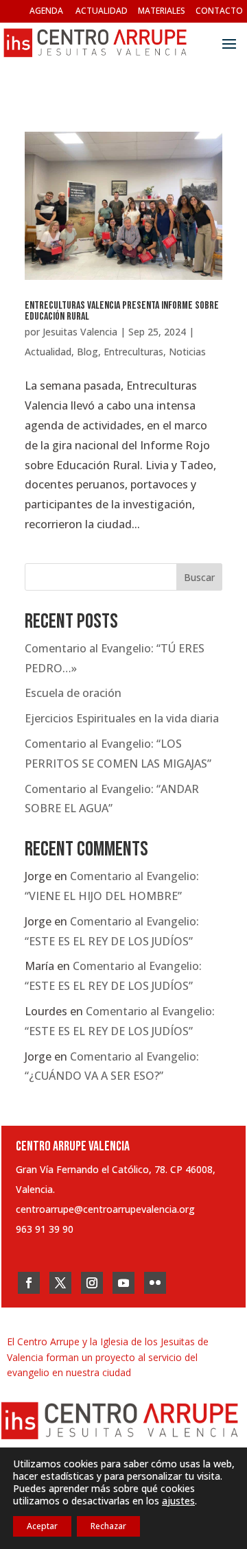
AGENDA (46, 10)
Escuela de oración (73, 692)
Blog (87, 351)
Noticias (187, 351)
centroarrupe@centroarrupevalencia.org (105, 1209)
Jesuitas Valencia (80, 331)
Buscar (199, 577)
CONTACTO (219, 10)
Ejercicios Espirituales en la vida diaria (122, 718)
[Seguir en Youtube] (123, 1283)
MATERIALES (161, 10)
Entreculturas (133, 351)
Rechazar (108, 1526)
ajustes (178, 1501)
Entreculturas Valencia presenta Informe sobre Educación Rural (122, 311)
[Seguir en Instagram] (92, 1283)
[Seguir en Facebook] (29, 1283)
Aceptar (42, 1526)
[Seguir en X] (60, 1283)
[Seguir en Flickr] (155, 1283)
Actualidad (48, 351)
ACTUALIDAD (101, 10)
